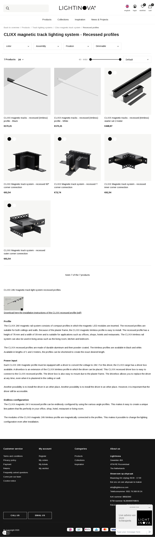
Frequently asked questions (15, 472)
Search (7, 8)
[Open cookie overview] (8, 533)
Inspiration (80, 19)
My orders (43, 460)
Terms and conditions (13, 456)
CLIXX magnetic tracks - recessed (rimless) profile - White (76, 119)
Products (46, 19)
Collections (63, 19)
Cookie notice (9, 481)
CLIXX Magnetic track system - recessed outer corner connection (24, 252)
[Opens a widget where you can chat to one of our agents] (134, 519)
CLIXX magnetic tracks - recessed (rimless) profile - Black (26, 119)
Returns (6, 468)
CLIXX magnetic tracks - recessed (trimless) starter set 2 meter (126, 119)
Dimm (101, 46)
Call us (15, 515)
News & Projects (99, 19)
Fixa (70, 46)
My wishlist (44, 468)
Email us (40, 515)
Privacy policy (9, 460)
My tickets (43, 464)
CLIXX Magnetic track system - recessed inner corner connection (125, 186)
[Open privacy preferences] (4, 533)
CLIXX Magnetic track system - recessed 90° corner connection (26, 186)
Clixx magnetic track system (67, 27)
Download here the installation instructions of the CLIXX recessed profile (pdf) (42, 312)
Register (42, 456)
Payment (7, 464)
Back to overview (11, 27)
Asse (41, 46)
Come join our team (12, 477)
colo (8, 46)
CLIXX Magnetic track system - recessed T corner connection (76, 186)
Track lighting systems (42, 27)
